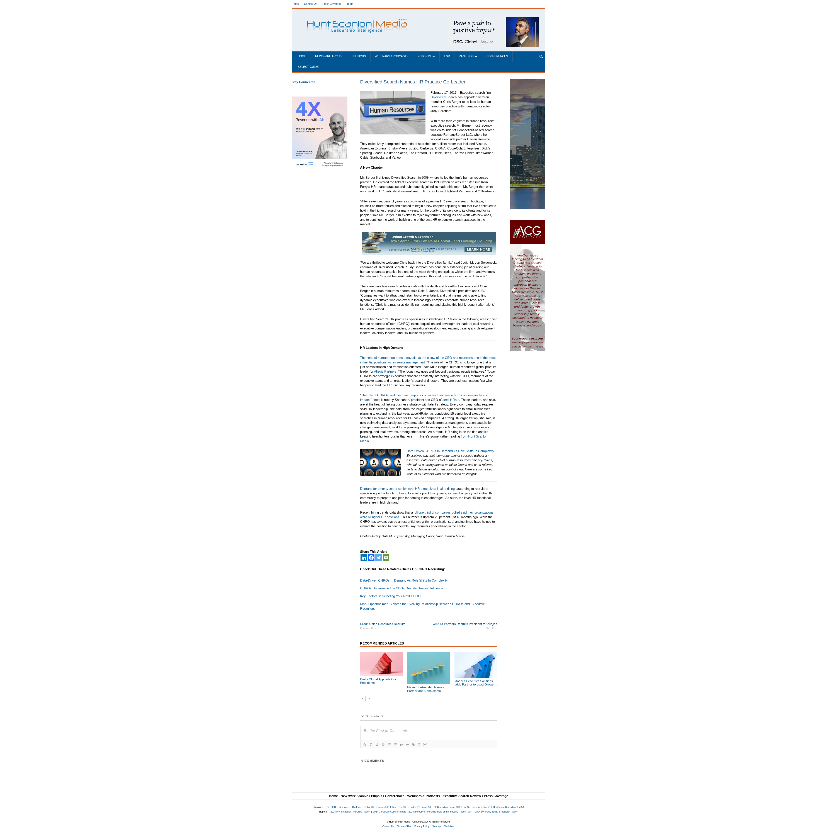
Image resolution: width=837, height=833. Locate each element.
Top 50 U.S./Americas (337, 807)
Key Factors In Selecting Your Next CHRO (390, 596)
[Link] (413, 744)
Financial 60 (382, 807)
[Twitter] (378, 557)
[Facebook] (371, 557)
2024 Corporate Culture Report (389, 811)
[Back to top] (831, 827)
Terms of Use (404, 826)
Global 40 (369, 807)
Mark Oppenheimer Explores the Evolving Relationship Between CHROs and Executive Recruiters (422, 606)
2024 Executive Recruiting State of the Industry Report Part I (440, 811)
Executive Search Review (462, 796)
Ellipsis (359, 56)
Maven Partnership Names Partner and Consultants (425, 688)
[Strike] (383, 744)
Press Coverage (332, 3)
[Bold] (365, 744)
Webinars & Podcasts (423, 796)
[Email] (386, 557)
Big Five (356, 807)
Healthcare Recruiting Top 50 (508, 807)
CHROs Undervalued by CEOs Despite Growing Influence (401, 588)
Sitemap (436, 826)
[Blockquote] (401, 744)
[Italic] (371, 744)
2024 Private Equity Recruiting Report (350, 811)
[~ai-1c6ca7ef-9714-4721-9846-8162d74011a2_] (493, 19)
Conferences (497, 56)
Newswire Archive (329, 56)
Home (295, 3)
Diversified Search (443, 97)
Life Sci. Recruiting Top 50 (476, 807)
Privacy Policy (421, 826)
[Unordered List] (395, 744)
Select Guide (308, 66)
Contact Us (310, 3)
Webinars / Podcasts (391, 56)
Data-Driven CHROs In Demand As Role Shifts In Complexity (450, 451)
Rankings (466, 56)
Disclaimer (449, 826)
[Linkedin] (364, 557)
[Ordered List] (389, 744)
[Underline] (377, 744)
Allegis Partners (385, 371)
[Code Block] (407, 744)
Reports (424, 56)
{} (419, 744)
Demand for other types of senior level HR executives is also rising (407, 488)
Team (350, 3)
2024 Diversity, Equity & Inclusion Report (496, 811)
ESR (447, 56)
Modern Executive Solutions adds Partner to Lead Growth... (475, 682)
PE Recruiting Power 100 (447, 807)
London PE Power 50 (419, 807)
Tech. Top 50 (399, 807)
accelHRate (450, 400)
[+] (425, 744)
